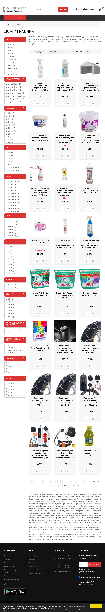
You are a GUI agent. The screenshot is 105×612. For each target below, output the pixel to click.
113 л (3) (11, 259)
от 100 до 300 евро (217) (16, 96)
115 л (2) (11, 262)
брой (8, 216)
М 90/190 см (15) (13, 187)
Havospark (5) (12, 74)
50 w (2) (10, 299)
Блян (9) (11, 56)
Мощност (9, 294)
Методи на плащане (11, 563)
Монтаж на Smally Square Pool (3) (16, 347)
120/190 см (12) (13, 196)
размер (9, 176)
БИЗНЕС (32, 551)
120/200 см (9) (13, 205)
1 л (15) (10, 137)
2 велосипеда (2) (14, 221)
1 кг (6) (10, 119)
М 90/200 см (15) (13, 190)
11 (67, 481)
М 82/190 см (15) (13, 184)
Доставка (7, 559)
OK (96, 606)
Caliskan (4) (12, 59)
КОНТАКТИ (59, 551)
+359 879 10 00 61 (64, 565)
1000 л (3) (11, 274)
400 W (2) (11, 308)
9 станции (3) (12, 233)
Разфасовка (11, 108)
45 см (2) (11, 164)
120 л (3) (11, 265)
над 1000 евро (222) (15, 102)
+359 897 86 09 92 (64, 568)
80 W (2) (10, 302)
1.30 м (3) (11, 386)
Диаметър (10, 358)
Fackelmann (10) (13, 68)
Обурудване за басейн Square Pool (14, 324)
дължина (10, 147)
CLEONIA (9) (12, 62)
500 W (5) (11, 311)
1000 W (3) (11, 317)
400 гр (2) (11, 116)
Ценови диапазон (13, 79)
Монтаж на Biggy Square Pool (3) (16, 351)
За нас (6, 576)
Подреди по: (40, 52)
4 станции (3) (12, 227)
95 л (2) (10, 256)
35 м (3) (10, 155)
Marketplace (33, 563)
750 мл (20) (12, 131)
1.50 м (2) (11, 389)
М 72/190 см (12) (13, 181)
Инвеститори (33, 566)
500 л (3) (11, 268)
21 (60, 486)
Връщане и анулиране (11, 579)
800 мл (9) (11, 134)
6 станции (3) (12, 230)
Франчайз (32, 559)
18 (98, 481)
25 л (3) (10, 250)
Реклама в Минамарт (36, 570)
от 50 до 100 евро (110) (16, 93)
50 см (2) (11, 161)
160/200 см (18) (13, 211)
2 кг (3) (10, 122)
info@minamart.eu (64, 571)
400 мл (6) (11, 125)
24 (74, 486)
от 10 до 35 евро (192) (15, 87)
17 (94, 481)
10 (63, 481)
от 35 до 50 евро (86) (15, 90)
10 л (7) (10, 143)
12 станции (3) (13, 236)
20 (56, 486)
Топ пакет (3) (12, 333)
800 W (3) (11, 314)
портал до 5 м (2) (13, 170)
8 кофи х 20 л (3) (13, 288)
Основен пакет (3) (14, 330)
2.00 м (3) (11, 395)
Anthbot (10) (12, 48)
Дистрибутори (34, 556)
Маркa (8, 40)
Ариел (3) (11, 50)
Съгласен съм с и (89, 572)
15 (85, 481)
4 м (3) (10, 363)
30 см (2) (11, 158)
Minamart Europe (10, 556)
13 (76, 481)
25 (78, 486)
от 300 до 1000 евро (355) (16, 99)
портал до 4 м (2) (13, 167)
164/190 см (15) (13, 202)
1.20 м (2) (11, 383)
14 (81, 481)
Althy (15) (11, 45)
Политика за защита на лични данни (14, 571)
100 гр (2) (11, 113)
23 (69, 486)
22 (65, 486)
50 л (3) (10, 253)
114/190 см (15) (13, 193)
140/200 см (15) (13, 208)
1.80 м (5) (11, 392)
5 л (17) (10, 140)
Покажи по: (77, 52)
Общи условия (9, 566)
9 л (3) (10, 247)
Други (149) (12, 65)
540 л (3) (11, 271)
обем (8, 242)
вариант (9, 280)
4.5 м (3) (11, 366)
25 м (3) (10, 152)
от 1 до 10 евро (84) (14, 84)
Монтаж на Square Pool (13, 340)
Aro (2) (10, 53)
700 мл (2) (11, 128)
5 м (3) (10, 369)
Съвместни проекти (36, 573)
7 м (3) (10, 372)
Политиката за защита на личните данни (89, 574)
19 (52, 486)
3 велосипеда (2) (14, 224)
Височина (10, 378)
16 (89, 481)
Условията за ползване (86, 571)
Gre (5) (10, 71)
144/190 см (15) (13, 199)
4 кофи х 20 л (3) (13, 285)
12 (72, 481)
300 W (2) (11, 305)
